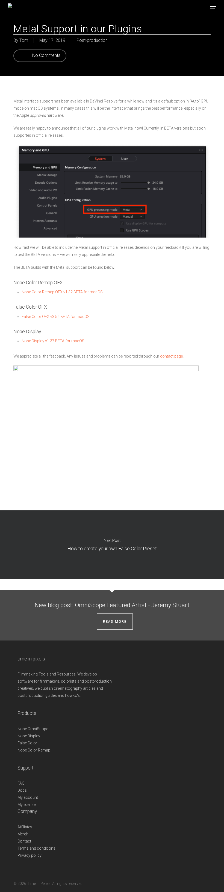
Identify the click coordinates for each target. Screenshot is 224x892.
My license (26, 804)
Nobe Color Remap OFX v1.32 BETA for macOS (62, 292)
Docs (22, 790)
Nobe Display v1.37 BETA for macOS (53, 341)
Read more (115, 622)
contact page (171, 356)
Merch (22, 834)
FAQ (21, 783)
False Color (27, 743)
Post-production (92, 40)
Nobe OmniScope (32, 729)
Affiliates (24, 827)
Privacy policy (29, 855)
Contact (24, 841)
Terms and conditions (36, 848)
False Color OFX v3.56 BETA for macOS (56, 316)
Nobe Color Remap (33, 750)
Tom (23, 40)
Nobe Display (28, 736)
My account (27, 797)
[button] (213, 6)
